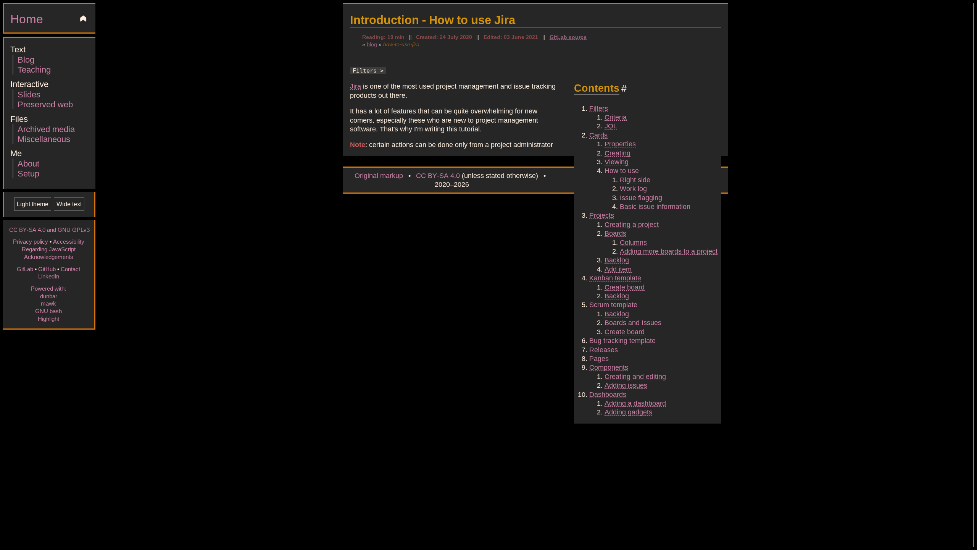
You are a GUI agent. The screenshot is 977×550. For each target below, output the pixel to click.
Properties (620, 143)
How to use (622, 170)
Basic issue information (655, 206)
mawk (48, 303)
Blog (26, 59)
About (28, 163)
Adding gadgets (628, 411)
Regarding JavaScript (49, 249)
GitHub (47, 269)
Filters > (368, 70)
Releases (603, 349)
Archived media (46, 129)
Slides (29, 94)
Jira (355, 85)
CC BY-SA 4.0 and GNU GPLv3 (49, 229)
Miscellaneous (44, 139)
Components (608, 367)
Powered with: (48, 288)
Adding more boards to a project (668, 250)
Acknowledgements (48, 257)
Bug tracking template (622, 340)
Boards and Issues (633, 322)
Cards (598, 134)
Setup (28, 173)
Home (26, 18)
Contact (70, 269)
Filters (598, 108)
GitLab (25, 269)
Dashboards (607, 394)
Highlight (48, 318)
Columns (633, 242)
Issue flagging (641, 197)
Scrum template (613, 304)
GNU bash (48, 311)
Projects (601, 215)
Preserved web (45, 104)
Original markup (379, 175)
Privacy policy (30, 241)
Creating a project (632, 224)
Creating (617, 152)
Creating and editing (635, 376)
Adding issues (626, 385)
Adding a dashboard (635, 403)
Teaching (34, 69)
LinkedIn (48, 276)
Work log (633, 188)
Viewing (617, 161)
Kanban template (615, 277)
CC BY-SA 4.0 (438, 175)
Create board (625, 286)
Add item (618, 268)
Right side (635, 179)
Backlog (617, 259)
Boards (615, 233)
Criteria (616, 116)
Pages (599, 358)
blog (372, 44)
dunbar (48, 296)
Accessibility (68, 241)
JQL (611, 125)
